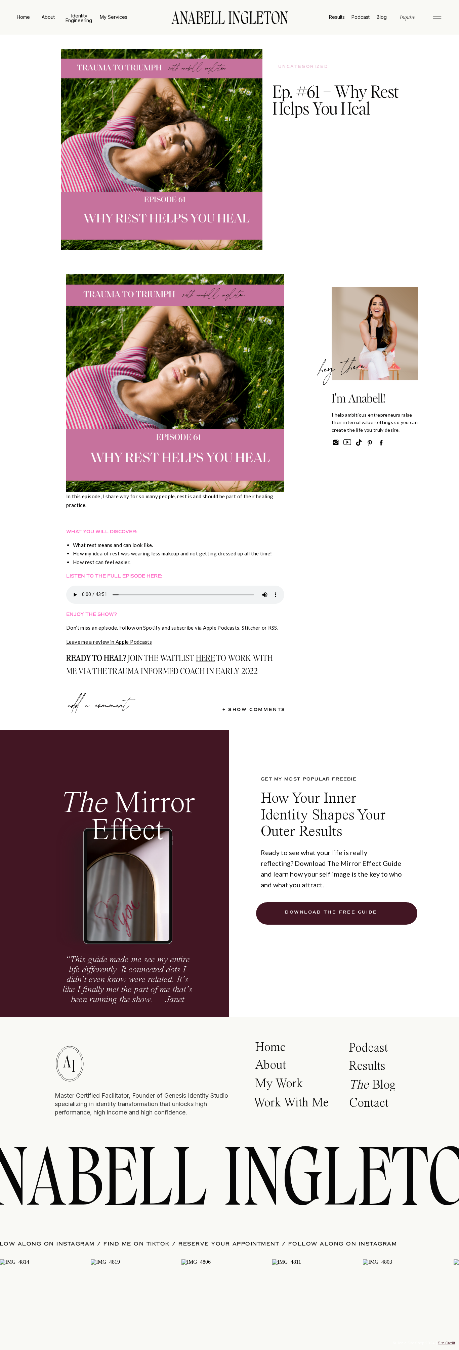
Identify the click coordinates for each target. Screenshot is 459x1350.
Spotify (152, 628)
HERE (205, 657)
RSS (272, 628)
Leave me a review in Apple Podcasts (109, 642)
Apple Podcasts (221, 628)
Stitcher (251, 628)
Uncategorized (303, 66)
